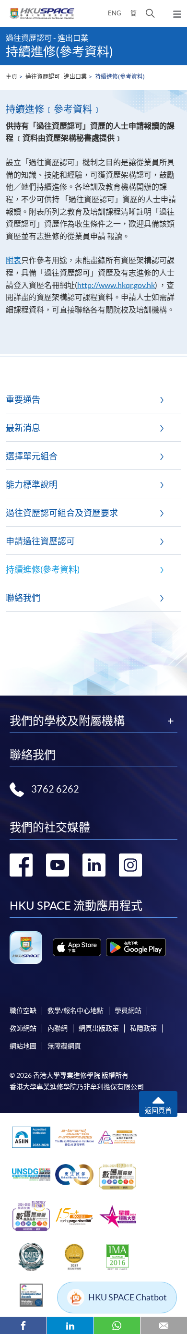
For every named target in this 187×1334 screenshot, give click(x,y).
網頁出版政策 (99, 1028)
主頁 (11, 76)
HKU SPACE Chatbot (127, 1297)
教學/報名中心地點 (75, 1010)
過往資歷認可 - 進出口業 (56, 76)
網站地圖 (23, 1046)
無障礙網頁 (64, 1046)
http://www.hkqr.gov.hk (116, 285)
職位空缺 (23, 1010)
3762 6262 (55, 789)
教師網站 (23, 1028)
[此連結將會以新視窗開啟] (77, 947)
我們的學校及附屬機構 (67, 721)
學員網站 (128, 1010)
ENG (114, 13)
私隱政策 (143, 1028)
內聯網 (57, 1028)
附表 (13, 260)
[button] (150, 13)
